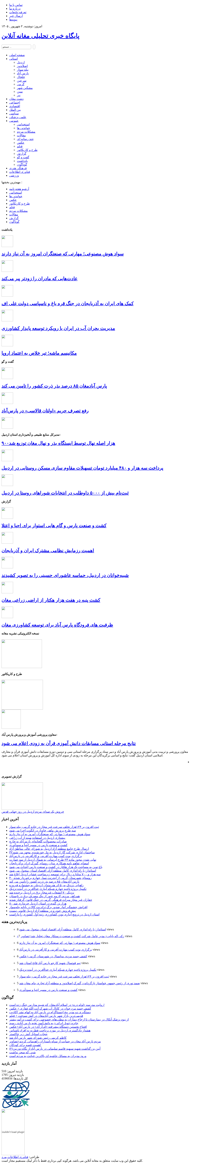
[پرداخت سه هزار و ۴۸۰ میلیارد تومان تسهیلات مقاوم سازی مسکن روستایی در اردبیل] (7, 460)
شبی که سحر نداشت (22, 1052)
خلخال (21, 77)
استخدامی (23, 124)
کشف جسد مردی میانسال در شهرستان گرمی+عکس (53, 956)
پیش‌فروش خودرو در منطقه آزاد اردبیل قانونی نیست (42, 910)
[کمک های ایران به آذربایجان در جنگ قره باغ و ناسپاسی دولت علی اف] (7, 295)
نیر (18, 95)
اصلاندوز (22, 66)
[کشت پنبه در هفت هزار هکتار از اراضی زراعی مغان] (7, 592)
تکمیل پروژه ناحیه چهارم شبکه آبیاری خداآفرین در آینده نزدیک (47, 888)
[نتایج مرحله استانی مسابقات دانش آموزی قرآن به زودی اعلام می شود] (11, 727)
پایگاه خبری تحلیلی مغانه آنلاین (40, 35)
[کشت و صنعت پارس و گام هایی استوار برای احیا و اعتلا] (7, 517)
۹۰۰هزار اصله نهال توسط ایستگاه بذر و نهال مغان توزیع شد (58, 443)
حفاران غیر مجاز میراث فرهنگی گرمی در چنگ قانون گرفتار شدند (50, 899)
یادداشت (22, 160)
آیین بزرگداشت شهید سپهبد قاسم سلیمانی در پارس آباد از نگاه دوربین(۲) (54, 1048)
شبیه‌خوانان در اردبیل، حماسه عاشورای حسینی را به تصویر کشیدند (65, 575)
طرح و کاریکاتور (27, 150)
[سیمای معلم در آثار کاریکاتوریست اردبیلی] (22, 708)
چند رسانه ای (25, 139)
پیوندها (13, 19)
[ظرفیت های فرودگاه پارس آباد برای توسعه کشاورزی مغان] (7, 617)
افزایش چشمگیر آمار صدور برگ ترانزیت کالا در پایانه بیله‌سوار (48, 907)
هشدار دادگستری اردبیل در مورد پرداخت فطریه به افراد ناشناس (49, 1030)
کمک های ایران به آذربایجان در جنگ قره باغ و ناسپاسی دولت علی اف (68, 303)
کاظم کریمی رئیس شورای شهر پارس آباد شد (38, 1037)
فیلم (20, 146)
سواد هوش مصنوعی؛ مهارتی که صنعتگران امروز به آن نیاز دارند (63, 253)
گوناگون (22, 164)
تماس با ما (16, 5)
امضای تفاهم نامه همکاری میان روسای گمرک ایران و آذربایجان (49, 863)
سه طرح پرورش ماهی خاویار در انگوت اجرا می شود (42, 830)
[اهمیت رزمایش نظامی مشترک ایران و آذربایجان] (7, 542)
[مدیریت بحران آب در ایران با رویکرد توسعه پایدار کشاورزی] (7, 320)
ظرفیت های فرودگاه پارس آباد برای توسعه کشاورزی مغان (57, 624)
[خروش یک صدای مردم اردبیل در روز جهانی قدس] (22, 808)
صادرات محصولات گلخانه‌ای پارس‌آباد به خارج (38, 841)
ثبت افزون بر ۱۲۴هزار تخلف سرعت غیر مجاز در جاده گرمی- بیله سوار (54, 826)
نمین (20, 91)
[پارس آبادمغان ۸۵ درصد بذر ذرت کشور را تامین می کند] (7, 378)
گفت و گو (23, 157)
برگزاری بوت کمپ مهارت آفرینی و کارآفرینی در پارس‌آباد (45, 856)
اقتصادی (14, 106)
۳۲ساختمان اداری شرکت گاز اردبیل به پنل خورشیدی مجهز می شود (52, 852)
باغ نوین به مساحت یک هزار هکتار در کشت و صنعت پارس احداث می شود (55, 867)
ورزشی (14, 175)
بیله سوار (22, 69)
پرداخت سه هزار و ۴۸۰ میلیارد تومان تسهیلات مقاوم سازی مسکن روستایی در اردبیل (82, 467)
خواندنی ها (23, 128)
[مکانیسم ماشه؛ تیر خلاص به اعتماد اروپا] (7, 345)
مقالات (21, 135)
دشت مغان (16, 98)
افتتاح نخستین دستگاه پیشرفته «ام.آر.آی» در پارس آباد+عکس (48, 1026)
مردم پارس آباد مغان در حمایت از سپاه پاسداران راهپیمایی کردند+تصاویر (55, 1041)
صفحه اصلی (17, 55)
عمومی (14, 120)
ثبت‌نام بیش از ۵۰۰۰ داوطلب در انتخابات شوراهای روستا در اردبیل (65, 492)
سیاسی (14, 113)
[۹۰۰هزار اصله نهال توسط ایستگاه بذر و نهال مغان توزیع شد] (7, 427)
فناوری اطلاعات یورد (15, 1157)
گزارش (21, 153)
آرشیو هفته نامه (19, 189)
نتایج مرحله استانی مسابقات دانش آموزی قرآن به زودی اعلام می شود (69, 743)
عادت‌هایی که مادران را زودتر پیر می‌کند (40, 278)
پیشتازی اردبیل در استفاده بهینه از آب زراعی (37, 837)
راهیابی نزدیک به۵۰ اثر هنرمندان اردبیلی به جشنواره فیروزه (46, 885)
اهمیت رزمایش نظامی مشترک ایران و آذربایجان (48, 550)
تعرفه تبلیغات (17, 12)
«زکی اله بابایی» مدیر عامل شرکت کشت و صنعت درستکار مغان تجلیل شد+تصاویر (70, 936)
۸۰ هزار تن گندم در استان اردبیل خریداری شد (37, 903)
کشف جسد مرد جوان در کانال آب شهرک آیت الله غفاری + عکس (50, 1008)
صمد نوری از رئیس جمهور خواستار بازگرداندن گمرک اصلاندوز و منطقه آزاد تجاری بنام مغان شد (79, 983)
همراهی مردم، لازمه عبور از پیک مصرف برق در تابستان (44, 896)
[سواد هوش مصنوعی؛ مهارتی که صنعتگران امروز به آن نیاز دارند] (7, 246)
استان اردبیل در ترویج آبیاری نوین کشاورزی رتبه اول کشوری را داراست (54, 914)
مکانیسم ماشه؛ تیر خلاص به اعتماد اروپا (39, 353)
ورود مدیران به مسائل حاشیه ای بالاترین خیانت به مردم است (47, 1056)
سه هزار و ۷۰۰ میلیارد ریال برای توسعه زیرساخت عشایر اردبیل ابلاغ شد (55, 874)
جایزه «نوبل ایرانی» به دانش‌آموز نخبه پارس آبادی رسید (43, 1023)
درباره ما (14, 8)
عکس (20, 142)
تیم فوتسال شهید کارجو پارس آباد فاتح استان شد (50, 963)
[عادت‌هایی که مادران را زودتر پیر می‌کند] (7, 270)
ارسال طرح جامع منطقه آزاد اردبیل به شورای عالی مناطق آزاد (49, 848)
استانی (13, 58)
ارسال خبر (16, 15)
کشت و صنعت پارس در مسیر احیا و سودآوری (38, 845)
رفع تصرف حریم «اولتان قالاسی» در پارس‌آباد (45, 410)
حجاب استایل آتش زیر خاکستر (28, 1034)
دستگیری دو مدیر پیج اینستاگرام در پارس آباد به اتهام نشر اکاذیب (50, 1012)
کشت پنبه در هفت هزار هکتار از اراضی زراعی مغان (51, 600)
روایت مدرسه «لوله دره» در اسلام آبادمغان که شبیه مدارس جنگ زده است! (56, 1004)
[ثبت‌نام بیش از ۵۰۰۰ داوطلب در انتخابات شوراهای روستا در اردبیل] (7, 485)
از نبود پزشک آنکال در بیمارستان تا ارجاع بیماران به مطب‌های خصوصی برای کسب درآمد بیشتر (69, 1019)
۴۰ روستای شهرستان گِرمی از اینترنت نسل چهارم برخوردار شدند (50, 878)
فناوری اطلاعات (19, 171)
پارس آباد (23, 73)
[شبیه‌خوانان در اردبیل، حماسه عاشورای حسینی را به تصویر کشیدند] (7, 567)
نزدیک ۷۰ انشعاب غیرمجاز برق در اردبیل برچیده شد (41, 892)
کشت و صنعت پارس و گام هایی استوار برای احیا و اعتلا (54, 525)
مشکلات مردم (26, 131)
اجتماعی (14, 102)
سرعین (21, 80)
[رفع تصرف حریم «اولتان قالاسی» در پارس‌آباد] (7, 403)
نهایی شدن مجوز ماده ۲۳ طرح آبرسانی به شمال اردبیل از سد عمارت (52, 859)
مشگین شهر (25, 88)
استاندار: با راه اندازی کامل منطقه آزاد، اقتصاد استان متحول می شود (52, 870)
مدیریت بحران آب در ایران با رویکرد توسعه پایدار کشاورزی (58, 328)
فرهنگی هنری (18, 168)
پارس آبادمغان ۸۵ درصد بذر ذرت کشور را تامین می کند (54, 385)
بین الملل (15, 109)
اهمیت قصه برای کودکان (25, 1045)
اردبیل (21, 62)
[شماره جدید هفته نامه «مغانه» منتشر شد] (22, 667)
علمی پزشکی (17, 117)
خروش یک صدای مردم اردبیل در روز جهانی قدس (33, 811)
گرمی (20, 84)
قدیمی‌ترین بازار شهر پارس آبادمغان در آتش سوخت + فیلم (46, 1015)
